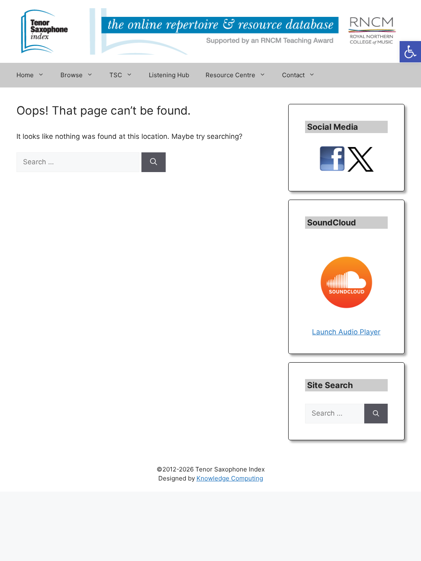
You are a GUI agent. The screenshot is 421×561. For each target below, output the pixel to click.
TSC (115, 75)
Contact (293, 75)
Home (25, 75)
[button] (410, 51)
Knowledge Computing (230, 478)
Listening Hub (169, 75)
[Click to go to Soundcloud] (346, 321)
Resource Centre (230, 75)
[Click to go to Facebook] (332, 169)
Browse (71, 75)
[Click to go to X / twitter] (360, 169)
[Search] (153, 162)
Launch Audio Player (346, 332)
